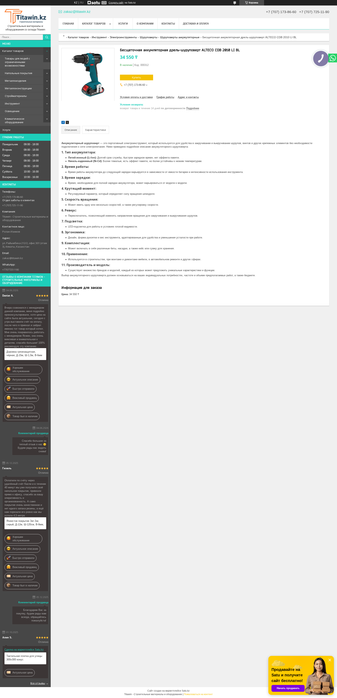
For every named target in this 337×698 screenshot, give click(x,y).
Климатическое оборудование (14, 120)
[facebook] (63, 123)
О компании (145, 23)
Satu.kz (186, 690)
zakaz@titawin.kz (12, 258)
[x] (67, 123)
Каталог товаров (13, 51)
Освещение (12, 111)
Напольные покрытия (18, 73)
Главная (68, 23)
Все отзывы (37, 683)
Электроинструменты (123, 37)
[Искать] (47, 37)
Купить (136, 77)
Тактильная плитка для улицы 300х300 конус (24, 658)
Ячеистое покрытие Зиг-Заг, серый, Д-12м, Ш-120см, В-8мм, (25, 522)
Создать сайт (116, 2)
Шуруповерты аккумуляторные (180, 37)
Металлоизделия (15, 80)
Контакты (168, 23)
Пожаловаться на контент (198, 694)
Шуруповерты (148, 37)
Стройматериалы (16, 96)
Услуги (6, 130)
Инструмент (12, 103)
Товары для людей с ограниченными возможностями (17, 62)
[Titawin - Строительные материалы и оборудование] (25, 16)
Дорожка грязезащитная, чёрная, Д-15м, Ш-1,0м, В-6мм (24, 353)
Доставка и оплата (196, 23)
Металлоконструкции (18, 88)
